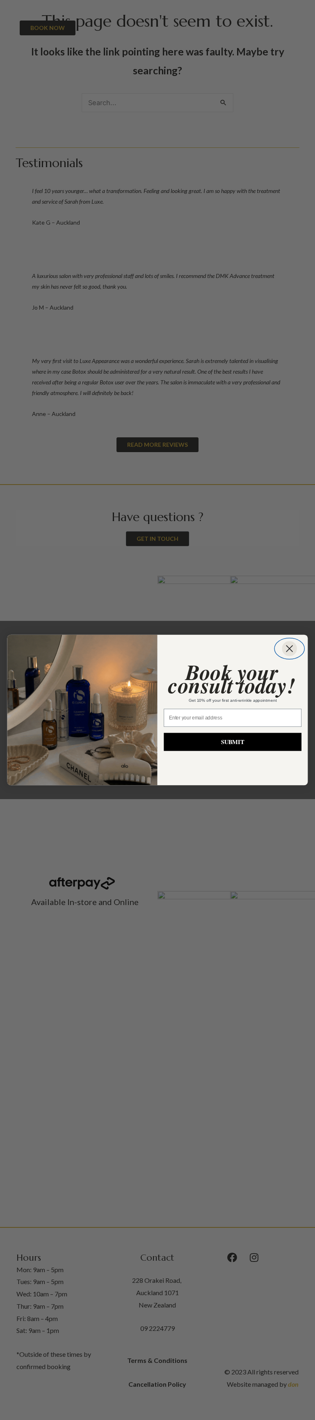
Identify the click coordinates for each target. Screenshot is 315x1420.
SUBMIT (232, 741)
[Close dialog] (289, 648)
